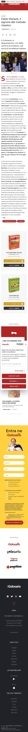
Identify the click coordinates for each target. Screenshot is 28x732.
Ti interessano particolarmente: (13, 490)
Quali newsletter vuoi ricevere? (13, 480)
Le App (23, 1)
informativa (11, 515)
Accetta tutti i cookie (14, 375)
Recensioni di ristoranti (13, 492)
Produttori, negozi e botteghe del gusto (16, 497)
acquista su (14, 261)
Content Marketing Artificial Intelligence (11, 729)
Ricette (10, 499)
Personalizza (13, 381)
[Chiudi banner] (25, 344)
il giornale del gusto (9, 221)
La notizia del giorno (13, 484)
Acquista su (14, 265)
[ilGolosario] (14, 3)
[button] (25, 63)
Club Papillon (18, 1)
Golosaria (7, 1)
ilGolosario (3, 1)
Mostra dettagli (19, 370)
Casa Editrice (12, 1)
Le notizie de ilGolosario (14, 482)
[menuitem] (14, 632)
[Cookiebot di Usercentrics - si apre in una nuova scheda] (17, 344)
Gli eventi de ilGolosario (14, 486)
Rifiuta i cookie (14, 386)
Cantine (3, 16)
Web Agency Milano (11, 728)
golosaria (21, 221)
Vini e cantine (11, 494)
